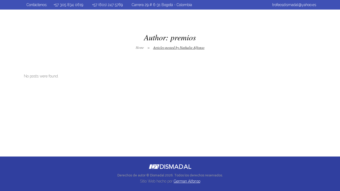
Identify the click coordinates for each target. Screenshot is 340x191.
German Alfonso (187, 181)
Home (140, 47)
